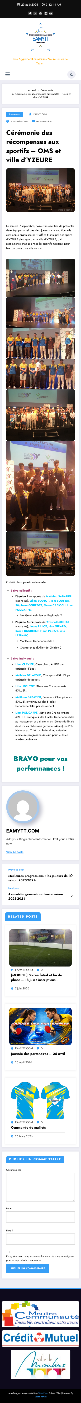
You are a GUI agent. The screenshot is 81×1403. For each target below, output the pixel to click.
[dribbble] (40, 13)
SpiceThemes (41, 1396)
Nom (8, 1208)
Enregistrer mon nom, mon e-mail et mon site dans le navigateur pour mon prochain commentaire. (40, 1258)
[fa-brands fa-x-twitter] (35, 13)
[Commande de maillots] (40, 1100)
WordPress (43, 1393)
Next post (13, 888)
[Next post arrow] (72, 895)
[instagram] (46, 13)
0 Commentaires (44, 121)
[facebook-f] (30, 13)
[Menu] (7, 74)
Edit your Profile (63, 839)
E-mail (9, 1230)
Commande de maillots (28, 1127)
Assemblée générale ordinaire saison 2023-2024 (35, 896)
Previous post (16, 869)
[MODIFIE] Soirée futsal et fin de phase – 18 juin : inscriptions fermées (36, 977)
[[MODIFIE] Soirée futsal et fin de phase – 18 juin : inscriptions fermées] (40, 948)
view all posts (14, 852)
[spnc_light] (71, 74)
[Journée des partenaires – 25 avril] (40, 1026)
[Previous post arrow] (72, 875)
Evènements (14, 114)
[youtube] (51, 13)
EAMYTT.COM (40, 114)
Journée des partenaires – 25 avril (38, 1054)
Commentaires (13, 1170)
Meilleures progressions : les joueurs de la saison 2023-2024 (39, 878)
